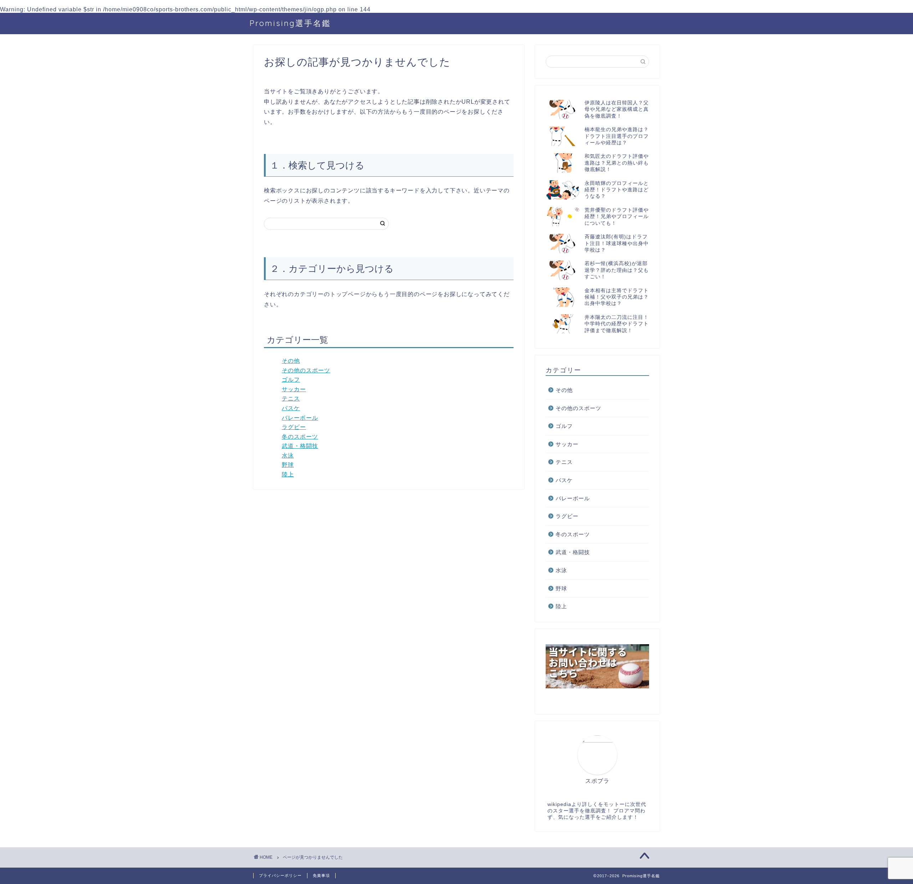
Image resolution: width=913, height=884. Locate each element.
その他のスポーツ (306, 370)
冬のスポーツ (300, 437)
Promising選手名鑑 (290, 23)
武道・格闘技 (300, 446)
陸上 (288, 474)
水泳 (288, 456)
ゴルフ (291, 380)
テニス (291, 399)
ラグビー (294, 427)
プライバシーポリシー (280, 875)
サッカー (294, 389)
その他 (291, 361)
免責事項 (321, 875)
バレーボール (300, 418)
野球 (288, 465)
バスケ (291, 408)
